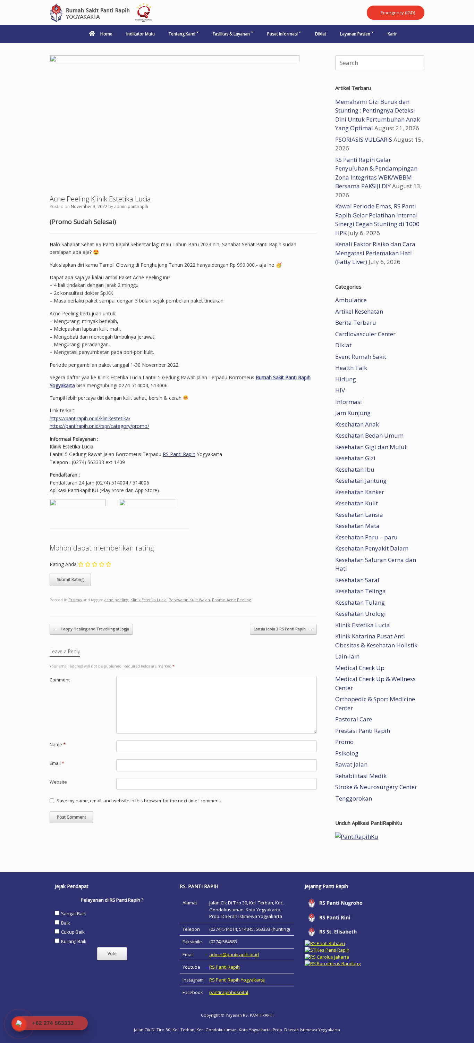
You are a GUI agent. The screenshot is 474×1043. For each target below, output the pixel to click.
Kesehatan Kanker (359, 492)
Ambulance (351, 300)
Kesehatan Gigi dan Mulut (371, 447)
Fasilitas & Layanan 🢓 (233, 34)
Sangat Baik (73, 913)
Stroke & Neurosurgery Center (376, 787)
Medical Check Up (359, 668)
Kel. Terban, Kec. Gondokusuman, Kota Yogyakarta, (222, 1029)
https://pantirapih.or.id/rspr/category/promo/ (99, 426)
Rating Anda (63, 564)
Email (57, 763)
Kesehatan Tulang (360, 602)
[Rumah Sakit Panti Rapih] (102, 12)
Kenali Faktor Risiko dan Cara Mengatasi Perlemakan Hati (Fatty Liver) (375, 253)
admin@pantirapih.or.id (234, 954)
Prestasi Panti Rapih (362, 731)
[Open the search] (414, 34)
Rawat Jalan (351, 764)
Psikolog (346, 753)
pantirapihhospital (228, 992)
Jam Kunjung (353, 413)
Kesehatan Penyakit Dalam (371, 548)
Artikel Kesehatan (359, 311)
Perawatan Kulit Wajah (189, 599)
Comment (60, 680)
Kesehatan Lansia (359, 515)
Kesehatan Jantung (361, 481)
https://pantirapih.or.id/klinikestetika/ (90, 418)
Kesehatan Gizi (355, 458)
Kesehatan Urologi (360, 614)
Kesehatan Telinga (360, 591)
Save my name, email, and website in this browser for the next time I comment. (139, 800)
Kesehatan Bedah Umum (369, 435)
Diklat (320, 34)
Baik (65, 923)
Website (58, 782)
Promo (75, 599)
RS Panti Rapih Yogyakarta (237, 980)
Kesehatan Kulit (356, 503)
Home (106, 34)
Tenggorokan (353, 798)
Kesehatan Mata (357, 526)
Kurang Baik (73, 941)
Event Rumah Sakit (360, 357)
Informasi (348, 402)
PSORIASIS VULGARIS (363, 139)
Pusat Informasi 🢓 (284, 34)
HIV (340, 390)
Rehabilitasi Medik (361, 776)
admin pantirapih (131, 206)
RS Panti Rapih (179, 454)
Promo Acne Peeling (231, 599)
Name (58, 744)
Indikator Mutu (140, 34)
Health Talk (351, 368)
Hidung (345, 379)
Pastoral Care (353, 719)
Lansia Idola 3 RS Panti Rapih (283, 628)
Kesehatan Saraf (357, 580)
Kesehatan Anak (357, 424)
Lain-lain (347, 656)
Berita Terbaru (355, 322)
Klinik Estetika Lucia (148, 599)
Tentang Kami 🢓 (184, 34)
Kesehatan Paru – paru (366, 537)
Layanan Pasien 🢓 (357, 34)
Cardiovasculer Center (365, 334)
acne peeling (116, 599)
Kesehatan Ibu (354, 469)
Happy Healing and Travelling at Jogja (91, 628)
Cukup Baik (73, 932)
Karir (392, 34)
